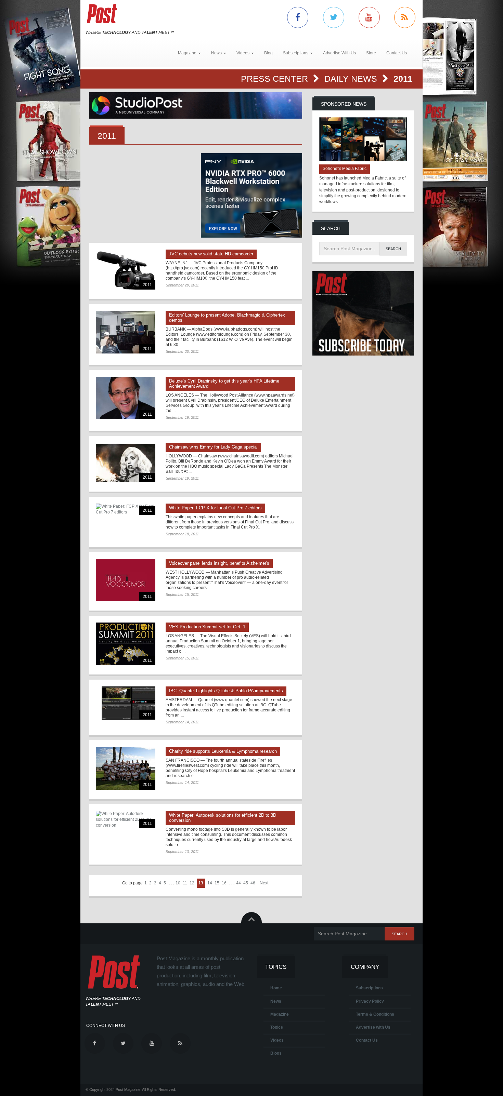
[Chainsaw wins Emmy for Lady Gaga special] (125, 462)
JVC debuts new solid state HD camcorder (211, 253)
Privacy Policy (370, 1001)
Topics (276, 1027)
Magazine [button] (187, 53)
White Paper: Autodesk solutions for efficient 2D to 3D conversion (222, 818)
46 (252, 883)
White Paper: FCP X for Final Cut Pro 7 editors (215, 507)
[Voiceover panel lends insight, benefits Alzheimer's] (125, 580)
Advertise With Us (339, 53)
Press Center (275, 78)
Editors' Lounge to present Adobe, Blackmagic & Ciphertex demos (227, 317)
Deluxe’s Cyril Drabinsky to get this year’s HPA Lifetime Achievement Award (224, 383)
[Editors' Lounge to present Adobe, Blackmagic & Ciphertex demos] (125, 332)
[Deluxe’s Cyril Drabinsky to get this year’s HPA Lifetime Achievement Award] (125, 398)
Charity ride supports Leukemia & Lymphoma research (223, 751)
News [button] (217, 53)
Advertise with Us (373, 1027)
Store (371, 53)
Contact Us (396, 53)
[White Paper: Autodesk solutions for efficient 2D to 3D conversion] (125, 819)
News (275, 1001)
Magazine (279, 1014)
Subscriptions (369, 988)
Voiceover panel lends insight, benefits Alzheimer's (219, 563)
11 (185, 883)
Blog (268, 53)
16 (224, 883)
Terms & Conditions (375, 1014)
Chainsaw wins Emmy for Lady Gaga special (213, 447)
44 (238, 883)
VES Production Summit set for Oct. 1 (207, 626)
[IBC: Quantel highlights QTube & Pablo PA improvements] (125, 703)
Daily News (351, 78)
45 (245, 883)
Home (276, 988)
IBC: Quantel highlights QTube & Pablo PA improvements (226, 690)
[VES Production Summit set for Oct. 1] (125, 644)
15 (217, 883)
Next (264, 883)
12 (192, 883)
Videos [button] (243, 53)
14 (209, 883)
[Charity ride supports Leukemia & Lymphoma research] (125, 768)
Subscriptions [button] (296, 53)
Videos (277, 1040)
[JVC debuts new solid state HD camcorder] (125, 270)
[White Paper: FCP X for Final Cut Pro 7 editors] (125, 509)
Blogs (276, 1053)
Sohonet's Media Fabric (344, 168)
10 (178, 883)
